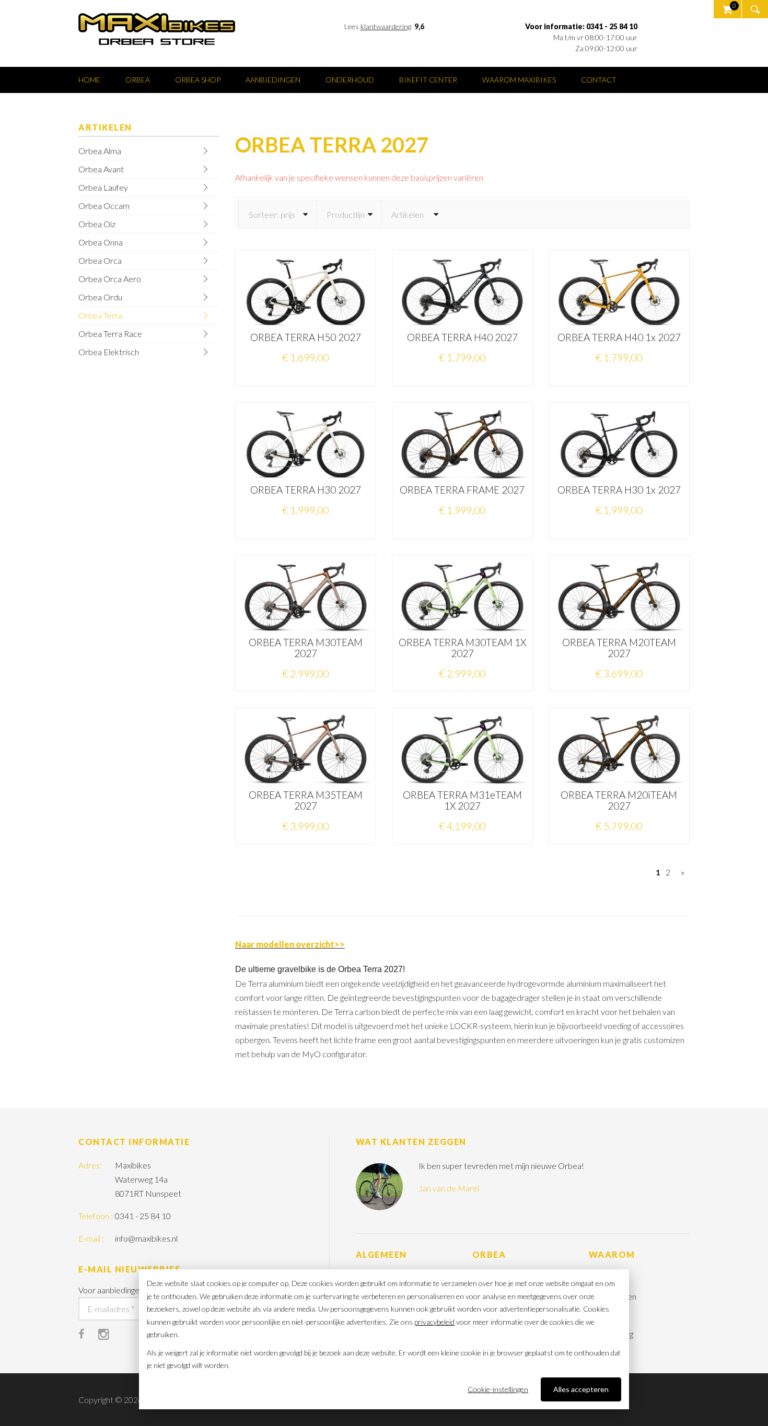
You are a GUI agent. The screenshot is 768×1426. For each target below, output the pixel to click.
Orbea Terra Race (110, 333)
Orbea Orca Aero (109, 279)
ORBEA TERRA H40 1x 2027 (619, 337)
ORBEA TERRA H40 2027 (462, 337)
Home (89, 79)
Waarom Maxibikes (519, 79)
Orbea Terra (100, 315)
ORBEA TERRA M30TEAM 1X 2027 (462, 647)
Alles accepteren (581, 1389)
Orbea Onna (100, 242)
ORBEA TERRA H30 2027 (305, 490)
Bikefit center (428, 79)
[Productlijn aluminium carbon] (348, 214)
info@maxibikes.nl (146, 1238)
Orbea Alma (99, 151)
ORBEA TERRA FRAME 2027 (462, 490)
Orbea (137, 79)
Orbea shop (197, 79)
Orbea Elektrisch (108, 352)
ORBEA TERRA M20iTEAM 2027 (619, 800)
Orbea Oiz (96, 224)
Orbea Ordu (100, 297)
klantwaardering (385, 26)
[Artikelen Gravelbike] (414, 214)
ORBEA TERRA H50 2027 (305, 337)
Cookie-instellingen (498, 1389)
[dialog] (384, 1339)
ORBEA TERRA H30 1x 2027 (619, 490)
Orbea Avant (101, 169)
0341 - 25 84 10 (143, 1216)
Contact (598, 79)
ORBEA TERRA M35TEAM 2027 (306, 800)
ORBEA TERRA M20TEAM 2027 (619, 647)
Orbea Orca (100, 260)
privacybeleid (434, 1321)
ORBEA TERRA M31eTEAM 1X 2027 (462, 800)
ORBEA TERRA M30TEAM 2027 (306, 647)
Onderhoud (349, 79)
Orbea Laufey (103, 187)
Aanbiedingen (273, 79)
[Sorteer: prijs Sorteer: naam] (277, 214)
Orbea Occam (104, 206)
